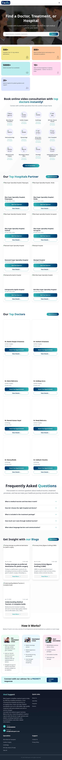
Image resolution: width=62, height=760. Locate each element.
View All (5, 750)
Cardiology (6, 745)
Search (54, 34)
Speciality (34, 701)
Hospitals (34, 703)
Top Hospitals (9, 124)
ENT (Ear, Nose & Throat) (9, 747)
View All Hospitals (52, 176)
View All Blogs (53, 539)
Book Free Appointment (16, 350)
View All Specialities (31, 165)
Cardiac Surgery (7, 742)
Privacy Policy (35, 742)
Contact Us (35, 739)
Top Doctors (9, 123)
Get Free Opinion (17, 204)
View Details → (16, 208)
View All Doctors (52, 314)
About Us (34, 698)
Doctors (34, 706)
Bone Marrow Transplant (9, 739)
